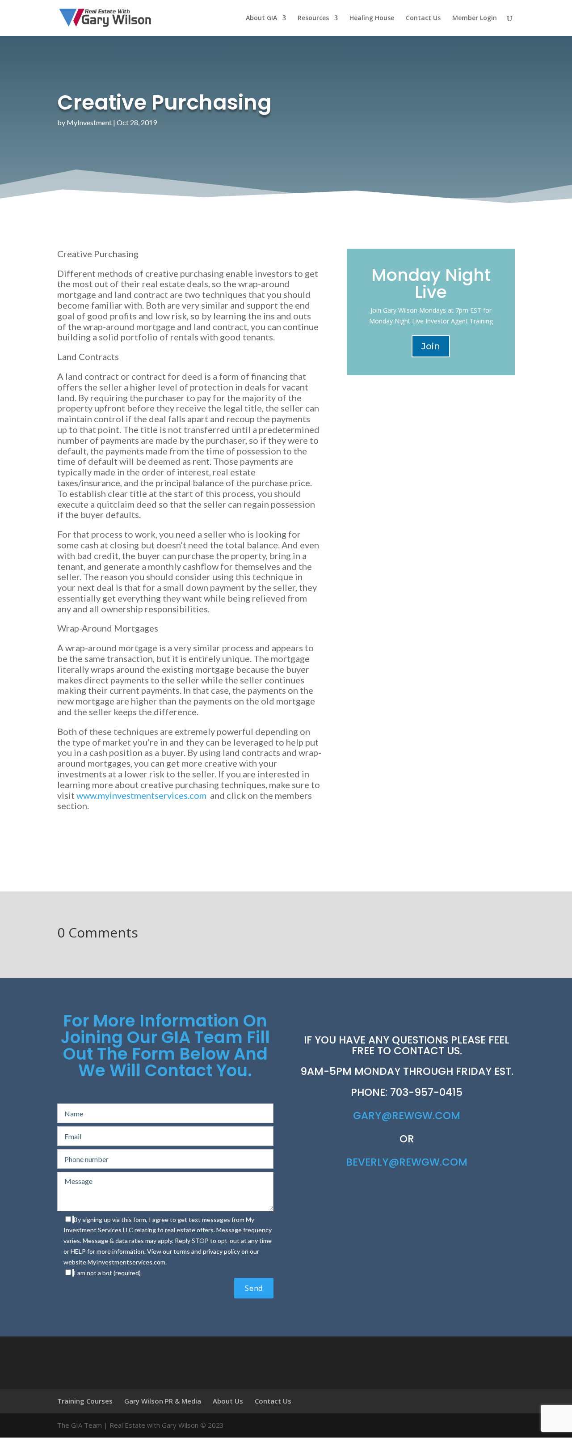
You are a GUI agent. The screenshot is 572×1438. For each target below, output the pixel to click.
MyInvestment (89, 122)
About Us (228, 1400)
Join (430, 346)
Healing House (371, 18)
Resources (313, 18)
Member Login (474, 18)
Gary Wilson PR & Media (162, 1400)
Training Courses (85, 1400)
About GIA (261, 18)
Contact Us (423, 18)
